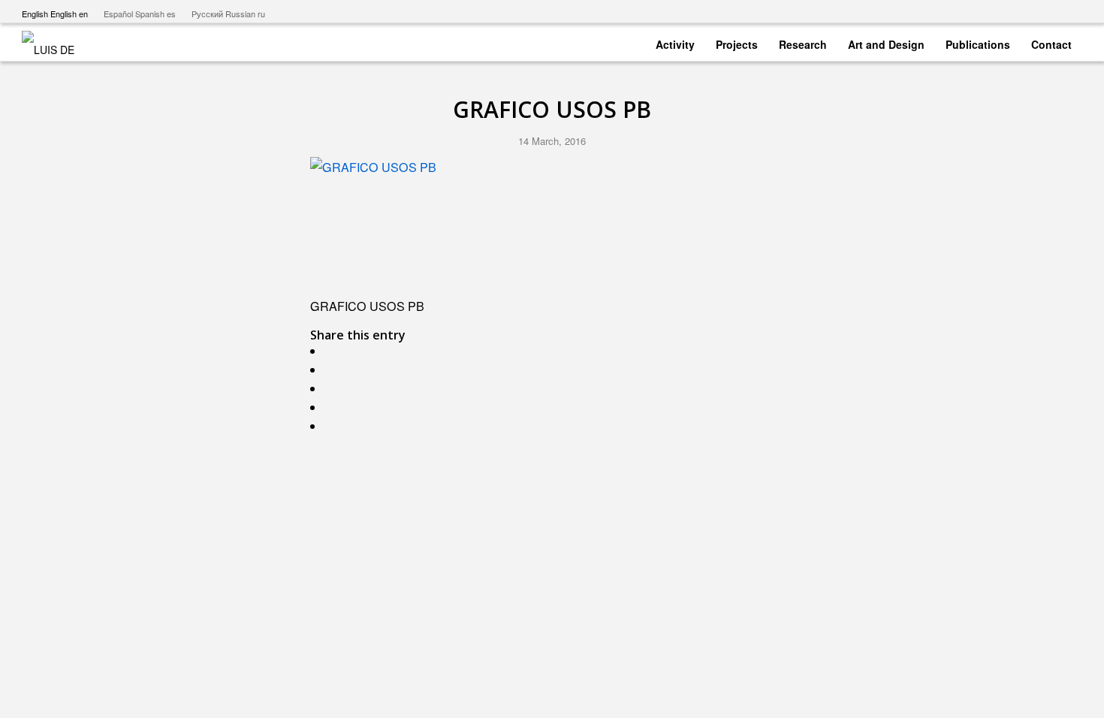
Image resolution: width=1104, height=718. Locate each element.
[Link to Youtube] (1003, 11)
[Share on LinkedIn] (331, 426)
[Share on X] (331, 370)
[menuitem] (675, 41)
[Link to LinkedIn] (1071, 11)
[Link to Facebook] (1025, 11)
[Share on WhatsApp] (331, 388)
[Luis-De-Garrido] (58, 42)
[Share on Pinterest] (331, 407)
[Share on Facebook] (331, 351)
